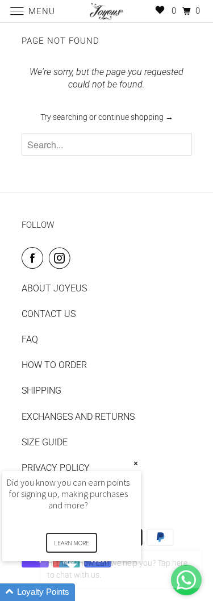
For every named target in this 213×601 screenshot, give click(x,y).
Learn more (71, 543)
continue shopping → (135, 117)
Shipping (41, 390)
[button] (85, 592)
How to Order (54, 365)
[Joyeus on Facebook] (35, 258)
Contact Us (49, 313)
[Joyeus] (106, 11)
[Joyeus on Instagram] (62, 258)
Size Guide (45, 442)
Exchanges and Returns (78, 416)
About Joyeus (54, 288)
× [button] (135, 463)
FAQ (30, 339)
